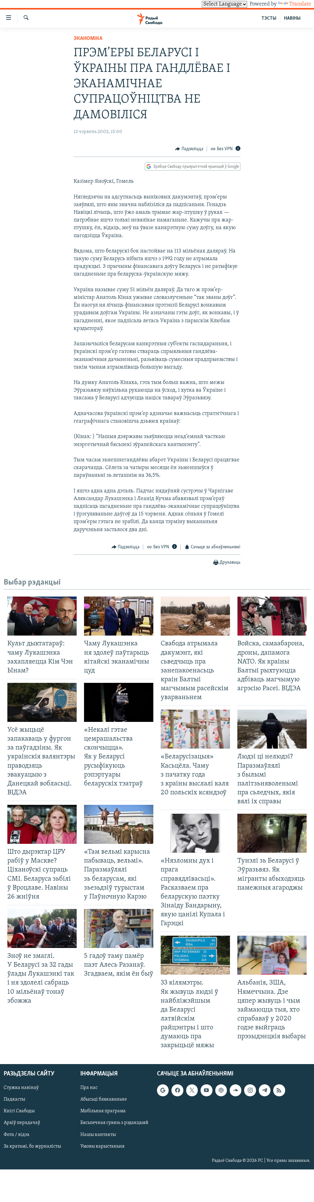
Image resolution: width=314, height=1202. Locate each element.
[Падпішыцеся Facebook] (177, 1090)
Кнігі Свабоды (19, 1111)
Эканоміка (88, 38)
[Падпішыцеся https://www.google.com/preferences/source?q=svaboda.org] (163, 1090)
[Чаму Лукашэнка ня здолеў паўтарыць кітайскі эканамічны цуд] (118, 616)
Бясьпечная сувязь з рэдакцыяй (114, 1123)
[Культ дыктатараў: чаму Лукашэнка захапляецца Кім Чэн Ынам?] (42, 616)
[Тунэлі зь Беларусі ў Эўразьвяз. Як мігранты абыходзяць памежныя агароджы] (272, 833)
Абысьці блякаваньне (103, 1099)
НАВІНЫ (292, 18)
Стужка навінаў (21, 1088)
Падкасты (14, 1099)
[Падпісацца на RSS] (279, 1090)
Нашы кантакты (98, 1134)
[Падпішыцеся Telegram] (264, 1090)
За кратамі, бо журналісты (32, 1146)
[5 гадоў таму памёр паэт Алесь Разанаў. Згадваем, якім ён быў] (118, 928)
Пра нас (89, 1088)
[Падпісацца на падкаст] (221, 1090)
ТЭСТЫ (269, 18)
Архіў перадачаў (22, 1123)
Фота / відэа (16, 1134)
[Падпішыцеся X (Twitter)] (192, 1090)
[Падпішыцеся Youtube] (206, 1090)
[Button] (189, 149)
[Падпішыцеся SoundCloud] (235, 1090)
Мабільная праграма (103, 1111)
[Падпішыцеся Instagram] (250, 1090)
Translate (300, 4)
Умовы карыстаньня (102, 1146)
